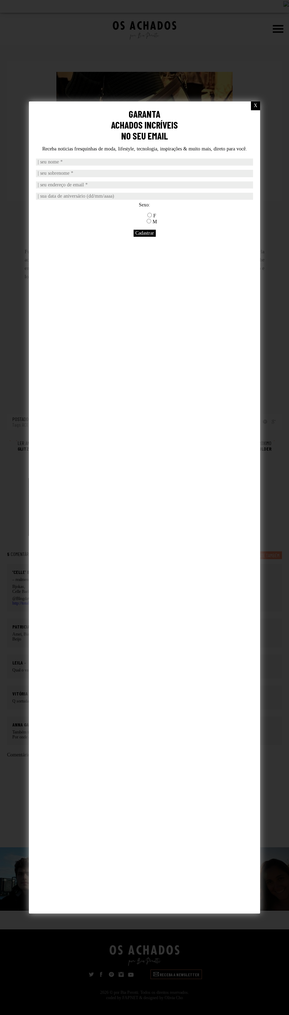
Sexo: (144, 205)
